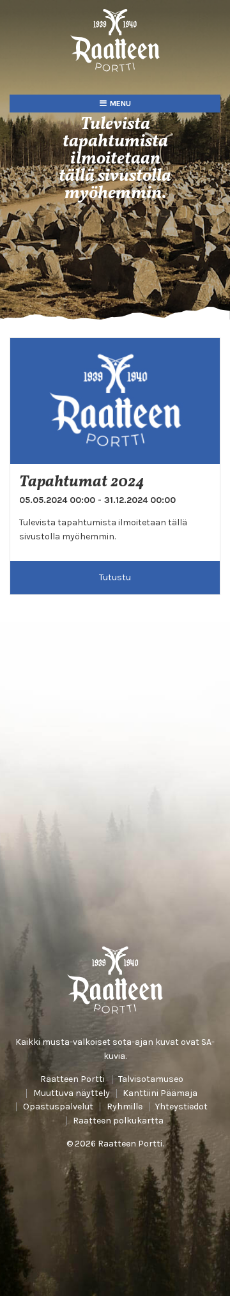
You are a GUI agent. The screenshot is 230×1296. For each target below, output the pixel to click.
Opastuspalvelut (58, 1106)
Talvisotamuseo (150, 1079)
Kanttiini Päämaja (160, 1093)
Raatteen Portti (72, 1079)
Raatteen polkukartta (118, 1120)
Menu (120, 103)
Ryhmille (124, 1106)
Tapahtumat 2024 (81, 482)
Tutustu (115, 577)
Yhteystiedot (181, 1106)
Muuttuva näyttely (71, 1093)
